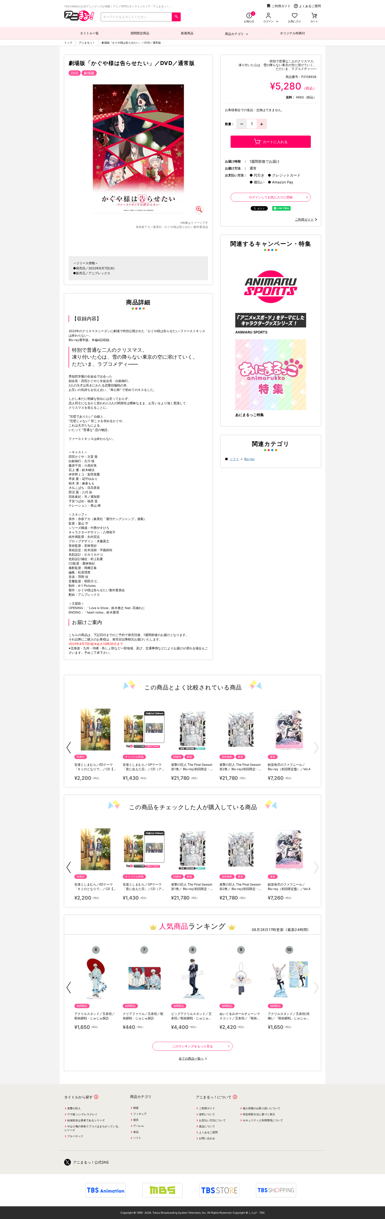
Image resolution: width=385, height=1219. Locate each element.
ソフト (234, 459)
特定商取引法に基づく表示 (259, 1114)
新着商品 (187, 33)
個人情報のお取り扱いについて (261, 1108)
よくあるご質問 (310, 6)
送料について (207, 1114)
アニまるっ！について (213, 1097)
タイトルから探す (78, 1097)
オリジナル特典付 (292, 33)
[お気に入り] (294, 16)
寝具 (136, 1119)
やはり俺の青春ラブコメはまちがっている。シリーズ (92, 1128)
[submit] (176, 16)
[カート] (314, 16)
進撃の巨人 (74, 1108)
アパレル (138, 1126)
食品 (136, 1132)
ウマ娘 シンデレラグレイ (82, 1114)
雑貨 (136, 1107)
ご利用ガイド (281, 6)
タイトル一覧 (89, 33)
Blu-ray (249, 459)
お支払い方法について (212, 1120)
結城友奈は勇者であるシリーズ (86, 1120)
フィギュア (140, 1113)
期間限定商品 (140, 33)
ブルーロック (75, 1136)
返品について (207, 1126)
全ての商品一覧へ (191, 1058)
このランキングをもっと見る (192, 1046)
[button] (68, 748)
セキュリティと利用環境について (263, 1120)
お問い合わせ (207, 1138)
